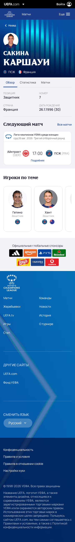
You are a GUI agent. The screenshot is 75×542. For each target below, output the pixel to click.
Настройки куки (14, 471)
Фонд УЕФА (11, 382)
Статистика (28, 82)
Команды (45, 298)
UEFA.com (10, 374)
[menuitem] (37, 14)
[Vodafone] (52, 262)
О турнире (46, 324)
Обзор (10, 82)
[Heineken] (59, 253)
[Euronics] (37, 262)
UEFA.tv (8, 315)
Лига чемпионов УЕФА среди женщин (9, 14)
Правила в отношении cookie (23, 464)
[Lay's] (23, 262)
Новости (45, 306)
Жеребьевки (11, 306)
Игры (6, 324)
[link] (26, 14)
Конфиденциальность (18, 450)
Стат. (7, 333)
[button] (63, 14)
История (45, 315)
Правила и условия (16, 457)
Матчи (45, 82)
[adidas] (16, 253)
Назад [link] (12, 25)
